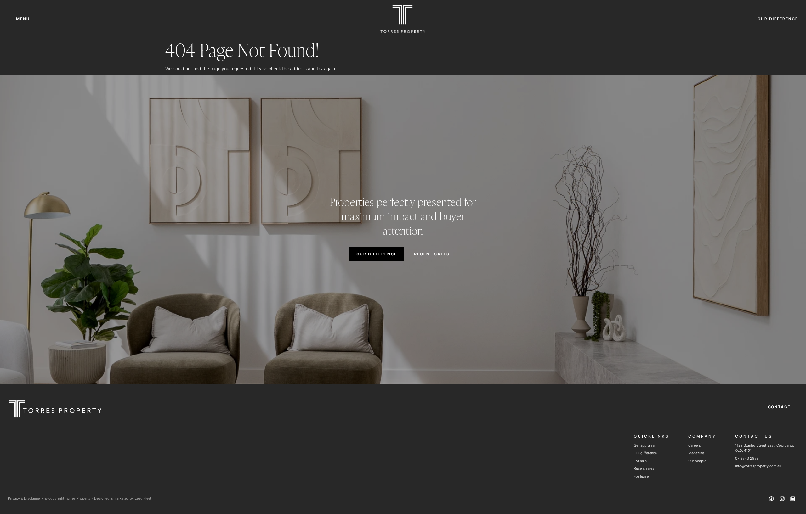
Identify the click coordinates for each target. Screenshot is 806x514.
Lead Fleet (143, 498)
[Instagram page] (782, 500)
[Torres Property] (402, 19)
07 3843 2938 (747, 458)
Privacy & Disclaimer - (26, 498)
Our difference (645, 452)
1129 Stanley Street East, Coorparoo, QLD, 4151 (765, 448)
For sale (640, 460)
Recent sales (644, 468)
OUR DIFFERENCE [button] (778, 18)
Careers (694, 445)
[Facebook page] (772, 500)
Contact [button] (779, 407)
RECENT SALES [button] (432, 254)
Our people (697, 460)
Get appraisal (645, 445)
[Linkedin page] (793, 500)
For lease (641, 476)
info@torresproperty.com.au (758, 465)
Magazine (696, 452)
